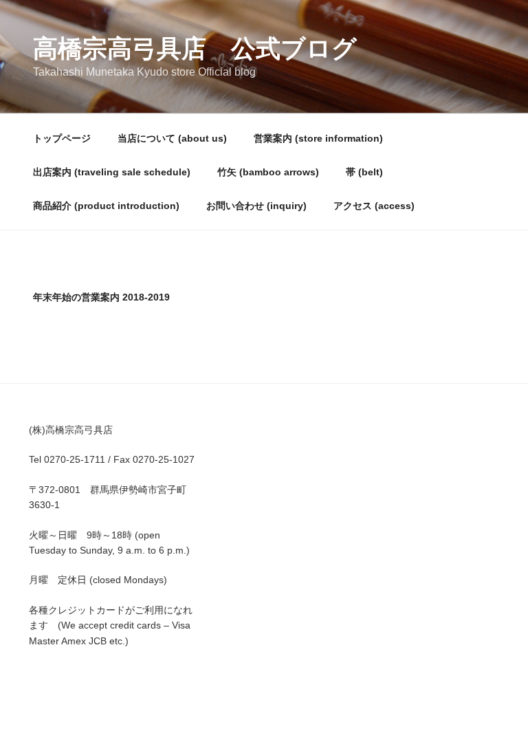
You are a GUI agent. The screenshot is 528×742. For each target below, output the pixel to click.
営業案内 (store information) (318, 138)
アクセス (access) (374, 205)
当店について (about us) (172, 138)
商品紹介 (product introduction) (106, 205)
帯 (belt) (364, 171)
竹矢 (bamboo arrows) (268, 171)
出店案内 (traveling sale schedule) (111, 171)
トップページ (62, 138)
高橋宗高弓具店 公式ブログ (195, 48)
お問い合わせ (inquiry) (256, 205)
